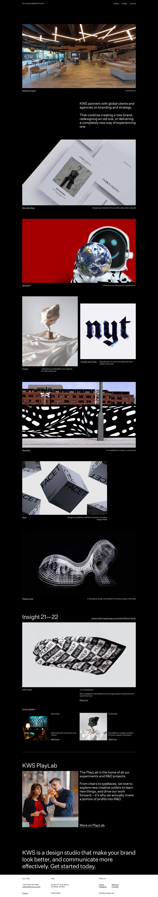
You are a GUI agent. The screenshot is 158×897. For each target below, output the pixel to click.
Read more (84, 700)
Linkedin (115, 887)
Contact (133, 4)
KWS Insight (27, 690)
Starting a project (29, 91)
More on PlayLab (92, 825)
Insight (124, 4)
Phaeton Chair (27, 599)
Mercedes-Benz (28, 208)
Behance (115, 885)
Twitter (101, 885)
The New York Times (88, 362)
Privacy (25, 893)
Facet (24, 517)
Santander (26, 285)
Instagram (103, 887)
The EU (25, 369)
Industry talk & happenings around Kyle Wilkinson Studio (113, 618)
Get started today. (73, 866)
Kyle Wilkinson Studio (33, 4)
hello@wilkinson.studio (31, 887)
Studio (116, 4)
